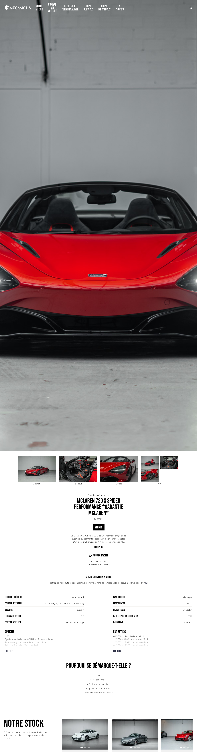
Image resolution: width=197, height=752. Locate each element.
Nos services (88, 8)
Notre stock (39, 8)
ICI (146, 582)
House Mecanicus (104, 8)
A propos (119, 8)
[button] (81, 747)
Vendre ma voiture (52, 8)
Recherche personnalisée (70, 8)
